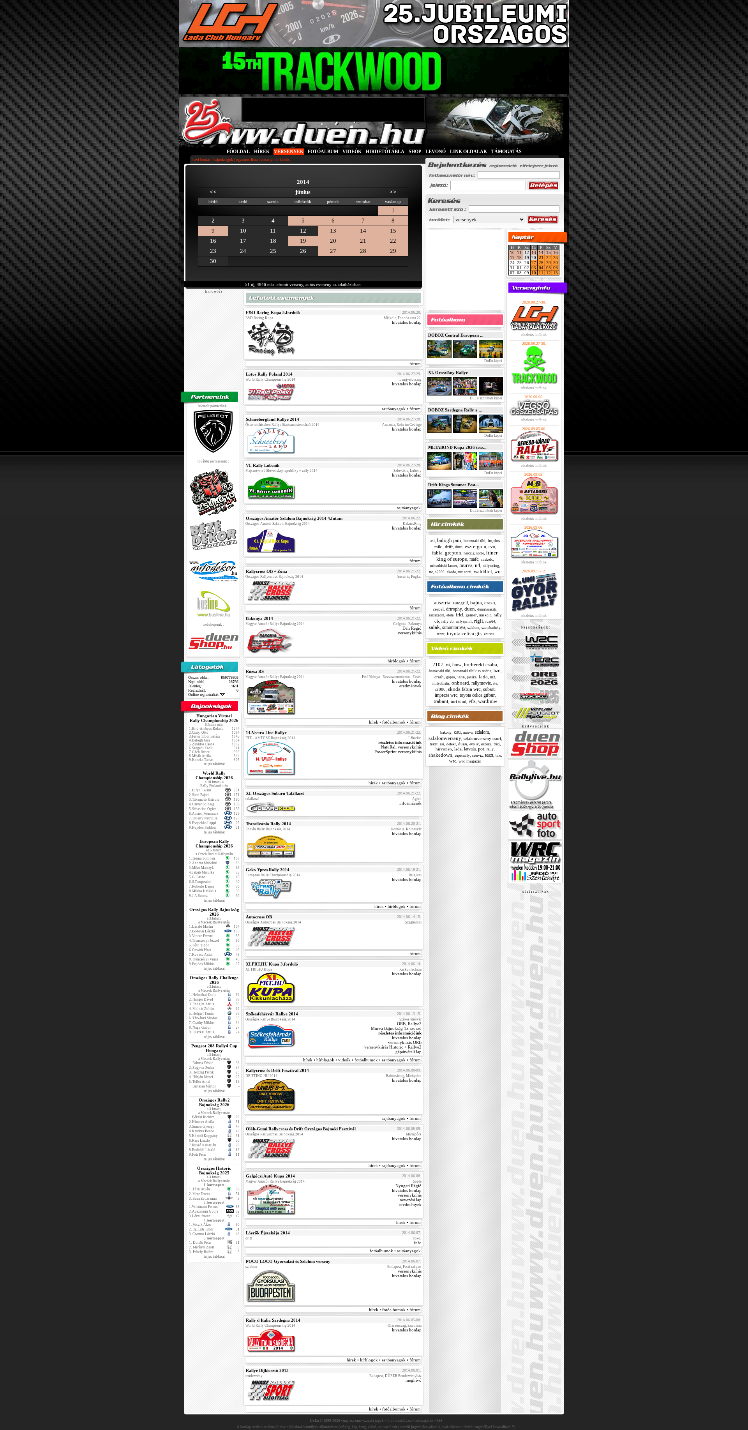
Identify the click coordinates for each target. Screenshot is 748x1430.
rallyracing (491, 565)
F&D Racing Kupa (259, 318)
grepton (453, 553)
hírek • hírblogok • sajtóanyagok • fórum (384, 1360)
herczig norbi (474, 553)
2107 (437, 664)
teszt (441, 633)
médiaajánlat (424, 1421)
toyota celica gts (464, 633)
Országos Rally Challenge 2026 (214, 980)
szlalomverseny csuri (482, 738)
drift (449, 546)
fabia (437, 553)
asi (432, 541)
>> (393, 192)
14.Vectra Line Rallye (266, 732)
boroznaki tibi (474, 540)
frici (459, 615)
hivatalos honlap (407, 322)
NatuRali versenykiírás (401, 747)
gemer (471, 615)
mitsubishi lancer (443, 565)
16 (555, 252)
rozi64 (490, 621)
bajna (476, 603)
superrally (462, 755)
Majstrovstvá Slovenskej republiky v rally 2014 (281, 471)
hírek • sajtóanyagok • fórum (395, 782)
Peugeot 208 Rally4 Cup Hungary (214, 1048)
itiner (491, 553)
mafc (473, 559)
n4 (477, 565)
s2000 (440, 572)
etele (449, 615)
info (418, 1242)
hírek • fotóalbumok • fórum (395, 722)
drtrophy (454, 609)
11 (519, 252)
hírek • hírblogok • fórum (397, 906)
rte (431, 572)
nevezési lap (411, 1199)
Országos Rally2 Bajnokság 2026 (214, 1102)
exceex (486, 744)
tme (498, 755)
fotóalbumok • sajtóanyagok (395, 1250)
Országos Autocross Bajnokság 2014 (273, 922)
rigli (478, 621)
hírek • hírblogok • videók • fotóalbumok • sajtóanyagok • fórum (362, 1059)
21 (363, 241)
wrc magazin (470, 761)
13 (333, 231)
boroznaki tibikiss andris (472, 671)
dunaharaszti (486, 609)
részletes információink (400, 742)
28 (363, 251)
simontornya (453, 627)
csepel (438, 609)
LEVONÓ (436, 151)
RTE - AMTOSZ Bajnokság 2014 (270, 738)
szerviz (477, 755)
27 (333, 251)
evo (492, 546)
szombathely (491, 628)
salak (434, 627)
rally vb (447, 621)
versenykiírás (410, 632)
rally (490, 749)
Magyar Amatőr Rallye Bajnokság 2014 (275, 624)
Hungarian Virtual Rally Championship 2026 (214, 718)
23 (555, 257)
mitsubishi (440, 683)
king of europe (451, 559)
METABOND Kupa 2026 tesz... (457, 447)
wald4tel (483, 571)
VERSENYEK (288, 151)
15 (393, 231)
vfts (472, 701)
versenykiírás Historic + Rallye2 (393, 1047)
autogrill (460, 602)
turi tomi (464, 572)
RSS (439, 1421)
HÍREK (262, 151)
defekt (451, 744)
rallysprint (464, 621)
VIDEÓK (352, 151)
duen (458, 547)
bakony (446, 732)
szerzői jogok (373, 1421)
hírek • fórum (408, 1222)
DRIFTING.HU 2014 (261, 1076)
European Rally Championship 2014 (272, 875)
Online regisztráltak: (204, 694)
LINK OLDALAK (468, 151)
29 (393, 251)
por (481, 749)
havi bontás (201, 159)
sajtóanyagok (409, 507)
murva (466, 565)
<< (213, 192)
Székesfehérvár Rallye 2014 (272, 1014)
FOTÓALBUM (323, 151)
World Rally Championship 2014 (270, 379)
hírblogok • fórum (404, 661)
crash (489, 603)
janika (471, 677)
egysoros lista (247, 159)
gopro (450, 677)
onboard (460, 683)
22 (393, 241)
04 (541, 267)
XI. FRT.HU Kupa (258, 969)
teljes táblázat (214, 764)
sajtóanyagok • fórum (401, 408)
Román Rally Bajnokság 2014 (267, 829)
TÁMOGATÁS (506, 151)
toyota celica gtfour (477, 695)
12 (548, 272)
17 (512, 257)
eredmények (410, 685)
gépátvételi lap (408, 1051)
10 (512, 252)
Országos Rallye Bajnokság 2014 (270, 1019)
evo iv (474, 744)
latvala (470, 749)
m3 (492, 677)
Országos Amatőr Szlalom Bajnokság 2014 (277, 524)
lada (483, 677)
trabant (441, 701)
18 (519, 257)
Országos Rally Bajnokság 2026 (214, 911)
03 (533, 267)
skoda (451, 572)
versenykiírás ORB (405, 1042)
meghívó (414, 1380)
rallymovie (481, 683)
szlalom (473, 628)
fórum (415, 363)
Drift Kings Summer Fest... (453, 484)
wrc (497, 571)
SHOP (415, 151)
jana (461, 676)
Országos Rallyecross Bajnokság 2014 (274, 577)
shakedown (440, 755)
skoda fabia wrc (464, 689)
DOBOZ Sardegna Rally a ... (455, 410)
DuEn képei (492, 361)
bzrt (497, 670)
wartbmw (487, 701)
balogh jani (449, 540)
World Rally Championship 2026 (214, 775)
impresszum (352, 1421)
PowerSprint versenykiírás (398, 751)
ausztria (442, 603)
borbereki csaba (480, 664)
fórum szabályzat (399, 1421)
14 (363, 231)
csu (457, 732)
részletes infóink (534, 334)
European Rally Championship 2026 (214, 843)
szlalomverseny (445, 738)
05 (548, 267)
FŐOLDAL (238, 151)
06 (555, 267)
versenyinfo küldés (275, 159)
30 (555, 262)
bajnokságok (223, 159)
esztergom (475, 546)
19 (303, 241)
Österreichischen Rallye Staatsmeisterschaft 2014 (282, 425)
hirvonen (444, 749)
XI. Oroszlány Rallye (448, 372)
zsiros (489, 633)
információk (410, 803)
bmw (457, 664)
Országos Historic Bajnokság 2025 (214, 1170)
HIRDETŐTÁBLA (385, 151)
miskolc (487, 559)
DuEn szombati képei (485, 398)
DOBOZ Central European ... (455, 335)
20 (333, 241)
